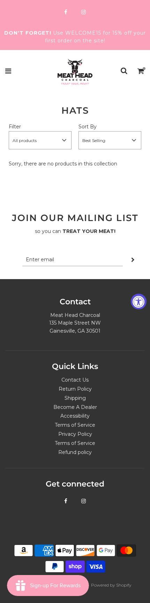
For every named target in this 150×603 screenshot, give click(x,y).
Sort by (87, 126)
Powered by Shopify (111, 585)
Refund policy (75, 452)
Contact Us (75, 380)
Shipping (75, 398)
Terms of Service (75, 425)
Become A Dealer (75, 407)
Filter (15, 126)
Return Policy (75, 389)
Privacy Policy (75, 434)
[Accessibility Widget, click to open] (139, 302)
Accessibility (75, 416)
